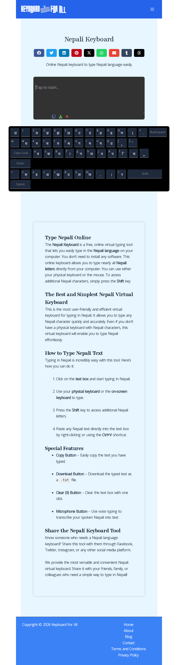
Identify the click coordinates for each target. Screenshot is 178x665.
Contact (128, 642)
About (128, 630)
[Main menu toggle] (152, 9)
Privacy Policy (128, 655)
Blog (128, 636)
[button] (39, 53)
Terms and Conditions (128, 648)
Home (128, 624)
